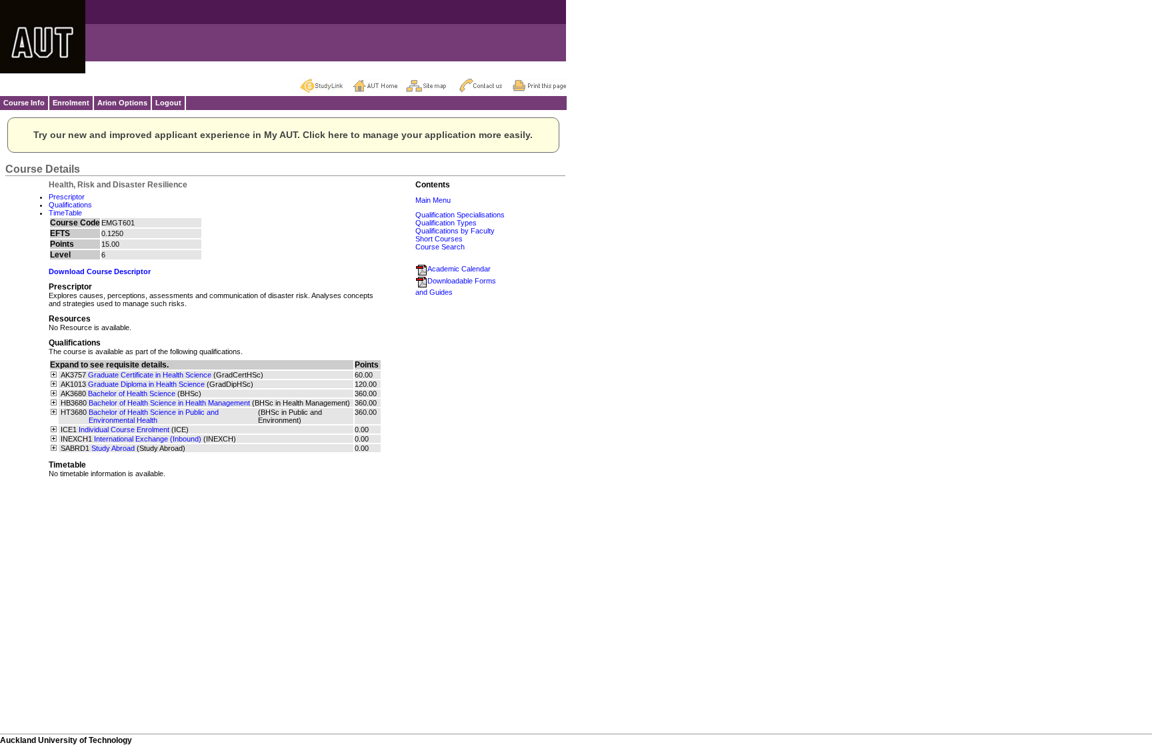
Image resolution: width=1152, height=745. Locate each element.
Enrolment (71, 103)
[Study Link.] (326, 85)
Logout (168, 103)
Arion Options (122, 103)
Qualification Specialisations (460, 215)
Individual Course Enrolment (124, 430)
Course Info (24, 103)
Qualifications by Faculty (455, 231)
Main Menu (433, 200)
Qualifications (70, 205)
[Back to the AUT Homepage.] (379, 85)
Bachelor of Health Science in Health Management (169, 403)
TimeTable (65, 213)
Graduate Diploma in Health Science (146, 384)
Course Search (440, 247)
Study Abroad (113, 448)
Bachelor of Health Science (131, 394)
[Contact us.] (486, 85)
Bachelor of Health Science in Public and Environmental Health (154, 416)
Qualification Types (446, 223)
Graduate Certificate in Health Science (149, 375)
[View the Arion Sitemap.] (432, 85)
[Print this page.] (539, 85)
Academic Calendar (459, 269)
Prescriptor (67, 197)
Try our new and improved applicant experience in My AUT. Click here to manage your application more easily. (283, 134)
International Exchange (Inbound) (147, 439)
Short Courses (439, 239)
